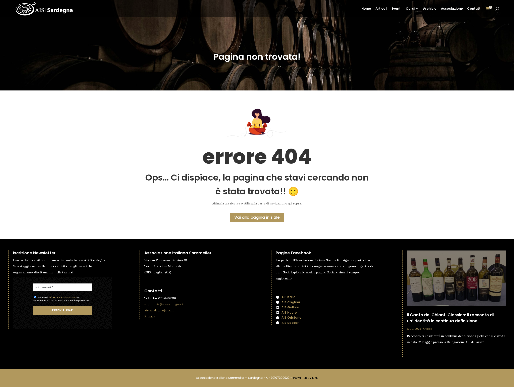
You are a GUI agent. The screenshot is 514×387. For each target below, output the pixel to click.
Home (366, 8)
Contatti (474, 8)
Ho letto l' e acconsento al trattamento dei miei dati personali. (61, 299)
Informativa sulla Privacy (63, 297)
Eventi (396, 8)
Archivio (429, 8)
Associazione (452, 8)
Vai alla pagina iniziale (257, 217)
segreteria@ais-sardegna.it (164, 304)
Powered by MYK (305, 378)
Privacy (149, 316)
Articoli (381, 8)
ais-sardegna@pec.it (159, 310)
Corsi (410, 8)
